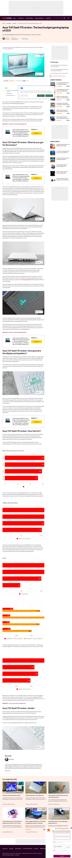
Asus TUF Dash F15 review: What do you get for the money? (59, 66)
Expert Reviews (6, 18)
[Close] (53, 87)
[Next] (42, 65)
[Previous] (4, 65)
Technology (20, 18)
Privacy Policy (18, 848)
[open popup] (41, 74)
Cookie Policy (49, 92)
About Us (36, 848)
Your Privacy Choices (27, 848)
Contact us (5, 848)
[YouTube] (64, 18)
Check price (36, 133)
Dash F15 (18, 101)
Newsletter (48, 18)
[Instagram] (61, 18)
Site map (11, 848)
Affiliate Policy (43, 848)
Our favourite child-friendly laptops (17, 703)
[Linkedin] (56, 18)
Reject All (41, 95)
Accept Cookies (49, 95)
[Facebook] (53, 18)
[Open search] (68, 18)
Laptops (14, 23)
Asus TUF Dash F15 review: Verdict (58, 76)
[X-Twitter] (59, 18)
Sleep (14, 18)
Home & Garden (29, 18)
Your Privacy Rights (23, 95)
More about (7, 770)
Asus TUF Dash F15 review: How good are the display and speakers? (59, 70)
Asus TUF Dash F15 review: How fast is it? (59, 73)
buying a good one (27, 279)
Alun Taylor (7, 39)
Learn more (9, 48)
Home (3, 23)
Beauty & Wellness (39, 18)
